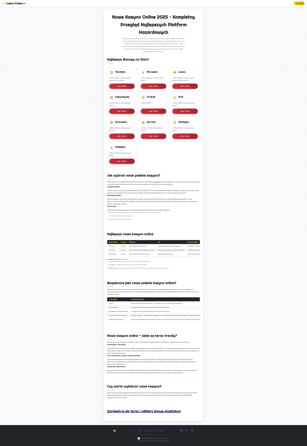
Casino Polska (14, 3)
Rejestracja (299, 3)
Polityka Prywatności (150, 430)
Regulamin (161, 430)
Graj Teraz (122, 86)
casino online (157, 182)
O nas (132, 430)
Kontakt (139, 430)
